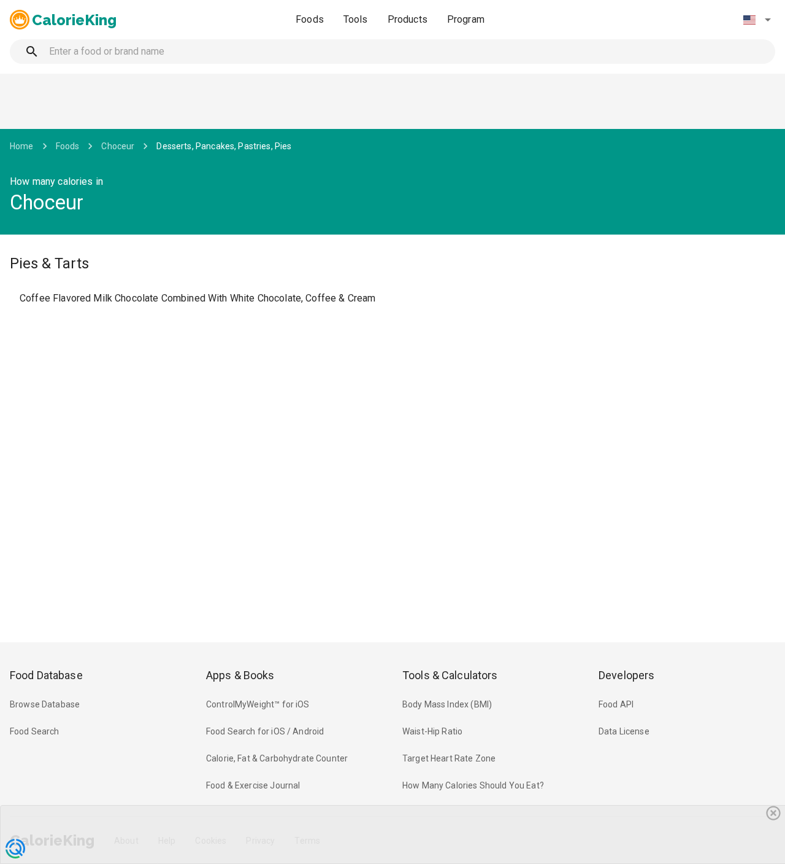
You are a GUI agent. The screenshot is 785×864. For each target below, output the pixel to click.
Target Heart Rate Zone (449, 758)
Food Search (34, 731)
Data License (624, 731)
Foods (310, 19)
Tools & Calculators (450, 675)
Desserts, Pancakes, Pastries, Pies (223, 146)
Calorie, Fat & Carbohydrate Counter (277, 758)
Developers (626, 675)
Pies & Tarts (49, 263)
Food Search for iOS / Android (265, 731)
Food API (616, 704)
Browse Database (45, 704)
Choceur (117, 146)
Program (465, 19)
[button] (756, 19)
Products (407, 19)
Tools (355, 19)
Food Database (46, 675)
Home (22, 146)
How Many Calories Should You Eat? (473, 785)
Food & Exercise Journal (253, 785)
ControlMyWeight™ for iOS (258, 704)
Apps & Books (240, 675)
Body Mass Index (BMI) (447, 704)
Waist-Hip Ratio (432, 731)
